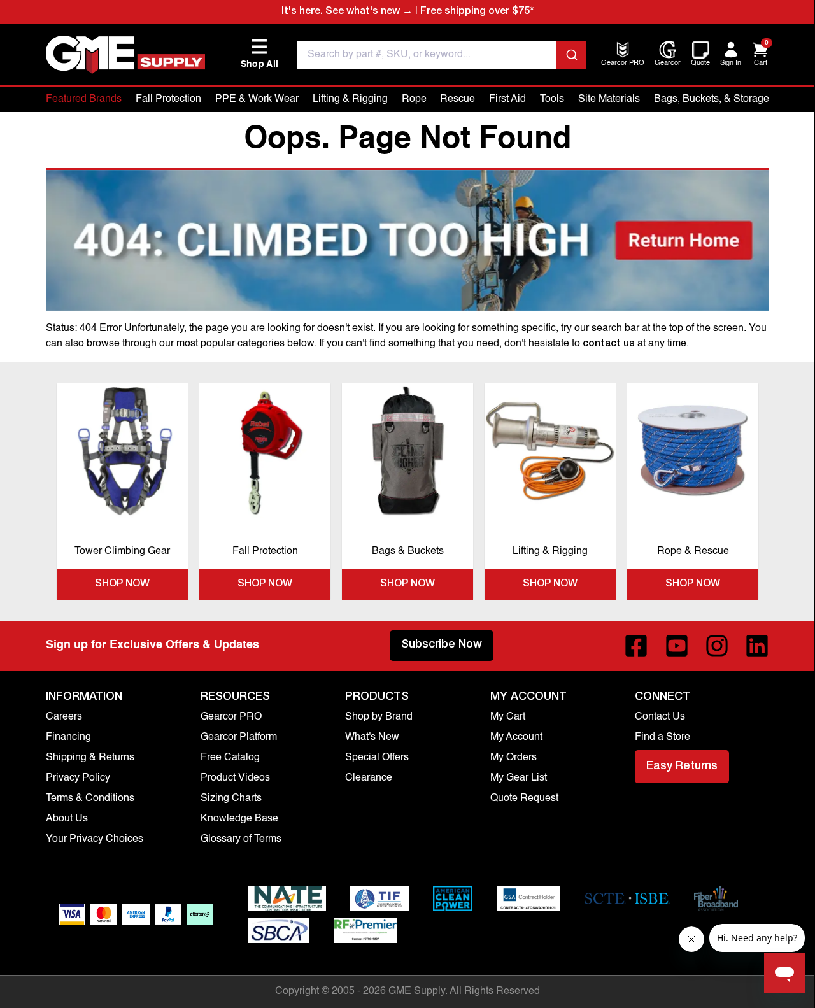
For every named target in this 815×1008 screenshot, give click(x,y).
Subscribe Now (441, 645)
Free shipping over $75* (477, 12)
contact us (609, 344)
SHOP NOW (122, 584)
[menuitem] (622, 64)
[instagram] (717, 646)
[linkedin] (757, 646)
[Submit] (571, 55)
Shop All (260, 54)
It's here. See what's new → (347, 12)
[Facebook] (636, 646)
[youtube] (677, 646)
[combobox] (441, 55)
